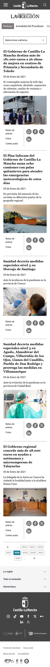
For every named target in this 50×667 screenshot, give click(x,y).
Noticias (7, 26)
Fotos (8, 138)
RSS (28, 622)
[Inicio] (25, 603)
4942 (17, 558)
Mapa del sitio (9, 653)
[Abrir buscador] (45, 5)
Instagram (8, 616)
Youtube (21, 616)
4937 (8, 552)
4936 (40, 547)
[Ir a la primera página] (10, 547)
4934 (24, 547)
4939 (25, 552)
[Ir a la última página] (32, 558)
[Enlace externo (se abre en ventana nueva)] (21, 661)
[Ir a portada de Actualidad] (25, 16)
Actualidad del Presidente (30, 26)
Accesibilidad (23, 653)
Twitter (35, 616)
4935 (32, 547)
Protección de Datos (11, 648)
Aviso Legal (28, 648)
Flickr (41, 616)
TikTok (15, 616)
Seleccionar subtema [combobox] (16, 40)
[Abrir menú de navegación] (5, 4)
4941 (41, 552)
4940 (33, 552)
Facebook (28, 616)
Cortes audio (12, 143)
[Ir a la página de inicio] (25, 4)
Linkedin (21, 622)
